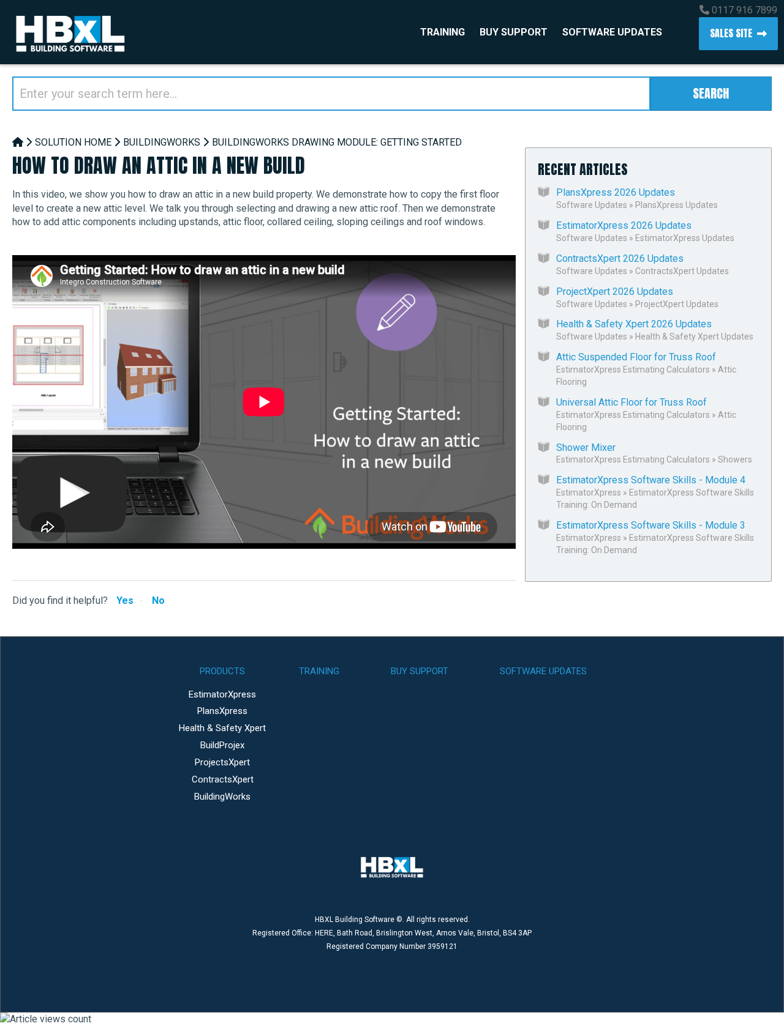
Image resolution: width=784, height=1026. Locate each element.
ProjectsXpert (222, 762)
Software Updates (612, 32)
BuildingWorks (161, 142)
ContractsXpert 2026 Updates (620, 258)
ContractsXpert (223, 779)
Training (442, 32)
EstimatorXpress (588, 492)
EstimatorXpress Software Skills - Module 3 (650, 525)
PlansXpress (222, 710)
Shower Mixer (586, 447)
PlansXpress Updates (676, 205)
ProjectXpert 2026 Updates (614, 291)
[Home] (17, 142)
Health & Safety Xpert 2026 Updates (634, 324)
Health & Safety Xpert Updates (694, 336)
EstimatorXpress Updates (684, 238)
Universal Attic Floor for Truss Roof (631, 402)
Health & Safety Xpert (222, 728)
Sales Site (731, 33)
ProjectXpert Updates (676, 304)
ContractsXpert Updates (682, 271)
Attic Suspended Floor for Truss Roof (636, 357)
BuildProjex (222, 745)
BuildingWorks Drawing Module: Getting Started (337, 142)
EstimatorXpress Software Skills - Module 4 (650, 480)
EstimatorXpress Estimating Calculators (633, 369)
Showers (735, 459)
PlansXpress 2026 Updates (615, 192)
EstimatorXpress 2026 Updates (624, 225)
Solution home (73, 142)
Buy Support (514, 32)
